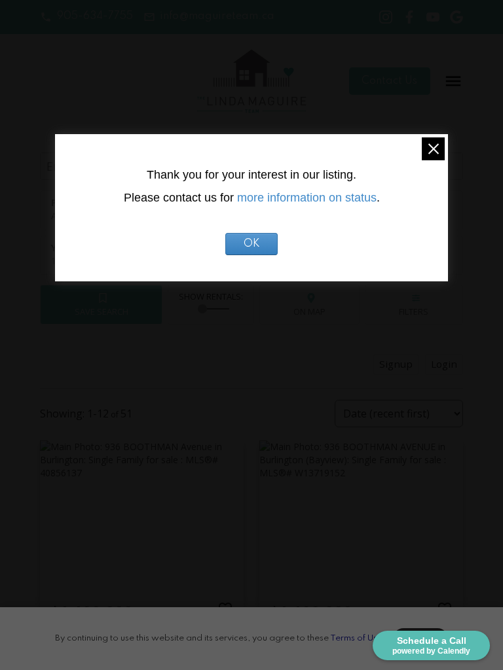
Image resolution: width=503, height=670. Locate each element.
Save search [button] (101, 311)
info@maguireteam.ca (217, 16)
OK (252, 244)
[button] (86, 16)
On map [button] (309, 311)
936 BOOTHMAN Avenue (104, 634)
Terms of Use (356, 638)
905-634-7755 (95, 16)
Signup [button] (396, 363)
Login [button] (444, 363)
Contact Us (389, 81)
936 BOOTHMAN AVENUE (326, 634)
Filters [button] (413, 311)
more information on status (307, 197)
